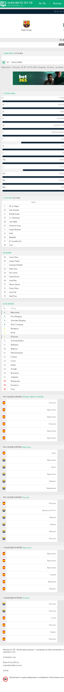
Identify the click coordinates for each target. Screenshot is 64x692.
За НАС (6, 671)
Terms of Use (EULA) (11, 662)
